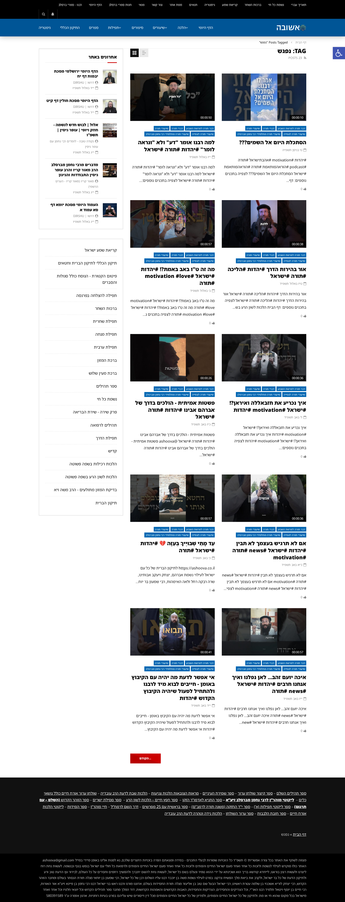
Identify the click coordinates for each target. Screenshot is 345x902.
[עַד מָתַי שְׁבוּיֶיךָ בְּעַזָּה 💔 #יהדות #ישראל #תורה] (172, 498)
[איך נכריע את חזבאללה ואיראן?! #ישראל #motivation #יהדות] (264, 358)
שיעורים (159, 27)
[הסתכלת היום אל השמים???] (264, 97)
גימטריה (209, 5)
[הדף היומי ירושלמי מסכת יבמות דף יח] (110, 77)
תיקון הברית (106, 502)
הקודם (145, 758)
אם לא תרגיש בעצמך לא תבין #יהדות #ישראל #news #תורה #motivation (269, 550)
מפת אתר (175, 5)
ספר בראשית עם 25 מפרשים (165, 806)
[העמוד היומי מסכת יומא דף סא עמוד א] (110, 210)
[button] (339, 53)
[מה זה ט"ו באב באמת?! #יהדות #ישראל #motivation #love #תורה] (172, 224)
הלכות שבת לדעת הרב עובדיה (123, 793)
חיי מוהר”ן (99, 806)
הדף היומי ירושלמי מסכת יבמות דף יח (76, 74)
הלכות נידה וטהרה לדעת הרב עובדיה (193, 813)
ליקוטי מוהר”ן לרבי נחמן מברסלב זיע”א (260, 799)
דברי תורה (268, 128)
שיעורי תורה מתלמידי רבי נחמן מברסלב (258, 134)
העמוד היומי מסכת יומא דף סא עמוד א (74, 207)
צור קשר (157, 5)
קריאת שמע (230, 5)
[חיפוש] (43, 14)
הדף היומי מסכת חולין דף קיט (72, 100)
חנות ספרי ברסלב (120, 5)
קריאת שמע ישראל (101, 250)
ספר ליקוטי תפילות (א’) (272, 806)
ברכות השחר (253, 5)
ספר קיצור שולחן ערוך (255, 793)
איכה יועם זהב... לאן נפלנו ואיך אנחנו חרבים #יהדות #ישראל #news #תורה (269, 684)
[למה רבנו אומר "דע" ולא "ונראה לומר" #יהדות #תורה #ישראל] (172, 97)
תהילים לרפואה (103, 425)
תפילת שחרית (105, 321)
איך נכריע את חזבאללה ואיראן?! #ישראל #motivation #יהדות (268, 406)
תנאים (193, 5)
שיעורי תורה (253, 128)
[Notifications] (53, 14)
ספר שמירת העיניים (218, 793)
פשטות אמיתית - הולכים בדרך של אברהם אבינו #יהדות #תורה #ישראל (175, 409)
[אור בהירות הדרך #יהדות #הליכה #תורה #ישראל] (264, 224)
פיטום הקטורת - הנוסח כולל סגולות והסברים (87, 279)
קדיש (112, 451)
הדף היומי (95, 5)
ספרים (94, 27)
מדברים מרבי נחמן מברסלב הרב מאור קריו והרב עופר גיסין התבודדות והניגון (74, 169)
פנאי (142, 5)
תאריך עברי (298, 5)
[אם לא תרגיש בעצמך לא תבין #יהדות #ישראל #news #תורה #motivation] (264, 498)
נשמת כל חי (276, 5)
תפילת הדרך (106, 438)
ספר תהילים (106, 386)
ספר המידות (77, 806)
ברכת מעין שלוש (103, 373)
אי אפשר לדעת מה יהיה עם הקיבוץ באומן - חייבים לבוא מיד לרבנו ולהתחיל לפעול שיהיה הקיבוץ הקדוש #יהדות (173, 687)
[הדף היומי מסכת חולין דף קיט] (110, 106)
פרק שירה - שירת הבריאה (95, 412)
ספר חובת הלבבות (271, 813)
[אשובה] (291, 27)
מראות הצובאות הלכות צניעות (175, 793)
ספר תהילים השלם (291, 793)
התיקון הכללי (70, 27)
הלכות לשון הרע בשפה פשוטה (91, 476)
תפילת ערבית (105, 347)
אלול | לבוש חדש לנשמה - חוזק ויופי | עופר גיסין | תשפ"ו (76, 129)
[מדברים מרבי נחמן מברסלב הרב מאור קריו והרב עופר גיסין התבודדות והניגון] (110, 170)
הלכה (182, 27)
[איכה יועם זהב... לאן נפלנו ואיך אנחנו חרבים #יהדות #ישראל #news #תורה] (264, 632)
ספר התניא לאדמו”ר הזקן (202, 799)
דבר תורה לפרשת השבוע (291, 128)
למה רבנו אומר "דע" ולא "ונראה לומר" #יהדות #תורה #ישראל (176, 146)
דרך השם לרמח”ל (124, 806)
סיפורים (137, 27)
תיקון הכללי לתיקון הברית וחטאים (87, 263)
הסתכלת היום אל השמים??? (272, 142)
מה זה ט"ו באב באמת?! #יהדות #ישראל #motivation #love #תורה (178, 276)
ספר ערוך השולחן (239, 813)
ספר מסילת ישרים (107, 799)
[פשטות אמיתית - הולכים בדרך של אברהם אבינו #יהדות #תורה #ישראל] (172, 358)
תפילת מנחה (106, 334)
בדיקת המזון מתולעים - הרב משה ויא (85, 489)
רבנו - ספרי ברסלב (70, 5)
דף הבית (300, 42)
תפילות (113, 27)
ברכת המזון (107, 360)
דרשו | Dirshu (83, 82)
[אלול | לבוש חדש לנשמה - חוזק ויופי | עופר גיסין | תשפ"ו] (110, 130)
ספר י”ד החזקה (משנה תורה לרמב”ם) (221, 806)
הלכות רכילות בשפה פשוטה (93, 464)
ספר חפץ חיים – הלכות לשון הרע (152, 799)
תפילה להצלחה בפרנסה (96, 295)
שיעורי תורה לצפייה (294, 134)
